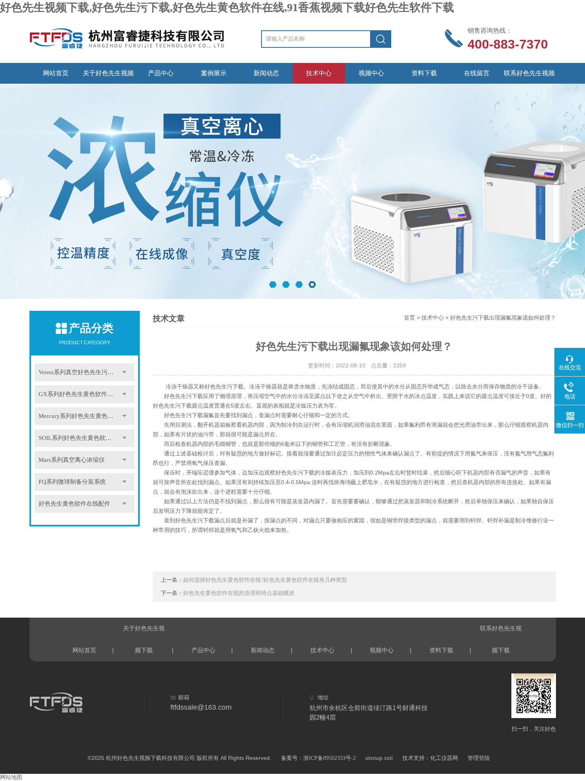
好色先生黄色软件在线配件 (74, 503)
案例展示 (213, 73)
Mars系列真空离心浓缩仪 (72, 460)
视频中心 (371, 73)
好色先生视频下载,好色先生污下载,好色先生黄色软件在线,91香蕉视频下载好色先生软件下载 (227, 7)
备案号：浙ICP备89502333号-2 (318, 758)
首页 (409, 318)
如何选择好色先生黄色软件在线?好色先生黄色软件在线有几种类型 (265, 580)
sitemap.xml (379, 758)
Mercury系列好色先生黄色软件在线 (85, 416)
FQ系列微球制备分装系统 (72, 482)
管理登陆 (479, 758)
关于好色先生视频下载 (108, 77)
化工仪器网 (444, 758)
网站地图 (11, 777)
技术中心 (319, 73)
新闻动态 (266, 73)
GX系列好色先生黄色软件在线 (79, 394)
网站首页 (55, 73)
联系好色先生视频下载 (529, 77)
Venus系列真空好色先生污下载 (79, 372)
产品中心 (161, 73)
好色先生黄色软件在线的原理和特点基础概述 (238, 593)
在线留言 (476, 73)
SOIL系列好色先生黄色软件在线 (81, 438)
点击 (125, 372)
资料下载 (424, 73)
